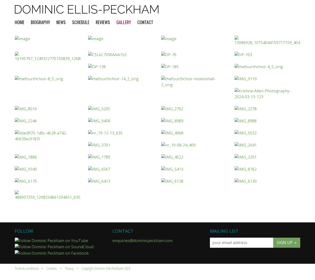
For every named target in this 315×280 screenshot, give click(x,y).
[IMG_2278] (267, 109)
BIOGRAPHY (40, 22)
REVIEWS (103, 22)
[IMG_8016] (48, 109)
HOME (19, 22)
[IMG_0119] (267, 79)
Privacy (69, 268)
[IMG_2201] (267, 157)
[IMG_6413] (121, 181)
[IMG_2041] (267, 145)
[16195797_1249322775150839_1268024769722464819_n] (48, 57)
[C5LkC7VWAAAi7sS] (121, 55)
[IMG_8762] (267, 169)
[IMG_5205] (121, 109)
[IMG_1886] (48, 157)
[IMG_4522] (194, 157)
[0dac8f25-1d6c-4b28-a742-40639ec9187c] (48, 136)
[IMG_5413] (194, 169)
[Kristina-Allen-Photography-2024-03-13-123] (267, 94)
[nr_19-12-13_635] (121, 133)
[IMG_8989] (194, 121)
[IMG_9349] (48, 169)
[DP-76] (194, 55)
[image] (48, 39)
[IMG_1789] (121, 157)
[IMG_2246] (48, 121)
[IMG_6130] (267, 181)
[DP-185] (194, 67)
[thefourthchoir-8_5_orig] (48, 79)
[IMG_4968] (194, 133)
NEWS (61, 22)
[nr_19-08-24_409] (194, 145)
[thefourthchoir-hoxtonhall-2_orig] (194, 82)
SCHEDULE (80, 22)
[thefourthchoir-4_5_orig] (267, 67)
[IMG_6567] (121, 169)
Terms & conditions (27, 268)
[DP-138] (121, 67)
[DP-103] (267, 55)
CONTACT (145, 22)
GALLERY (123, 22)
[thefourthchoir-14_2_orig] (121, 79)
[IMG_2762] (194, 109)
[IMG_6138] (194, 181)
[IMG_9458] (121, 121)
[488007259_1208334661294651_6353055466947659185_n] (48, 195)
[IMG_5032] (267, 133)
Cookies (52, 268)
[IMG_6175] (48, 181)
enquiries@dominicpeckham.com (142, 240)
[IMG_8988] (267, 121)
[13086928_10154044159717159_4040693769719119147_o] (267, 41)
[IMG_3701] (121, 145)
